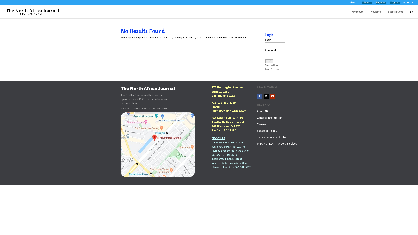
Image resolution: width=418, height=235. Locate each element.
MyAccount (357, 12)
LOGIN (406, 3)
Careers (261, 124)
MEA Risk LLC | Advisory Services (277, 143)
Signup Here (272, 65)
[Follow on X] (266, 96)
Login (268, 40)
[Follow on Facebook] (259, 96)
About (352, 3)
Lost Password (273, 69)
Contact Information (269, 118)
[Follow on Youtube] (272, 96)
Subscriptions (395, 12)
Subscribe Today (267, 131)
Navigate (376, 12)
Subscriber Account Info (271, 137)
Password (270, 50)
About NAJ (263, 111)
